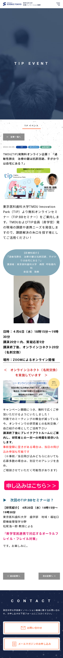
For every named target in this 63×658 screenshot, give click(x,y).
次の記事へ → (49, 576)
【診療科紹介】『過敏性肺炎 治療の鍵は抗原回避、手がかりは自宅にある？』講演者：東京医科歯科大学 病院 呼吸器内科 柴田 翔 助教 (31, 262)
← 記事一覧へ (14, 137)
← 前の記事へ (13, 576)
